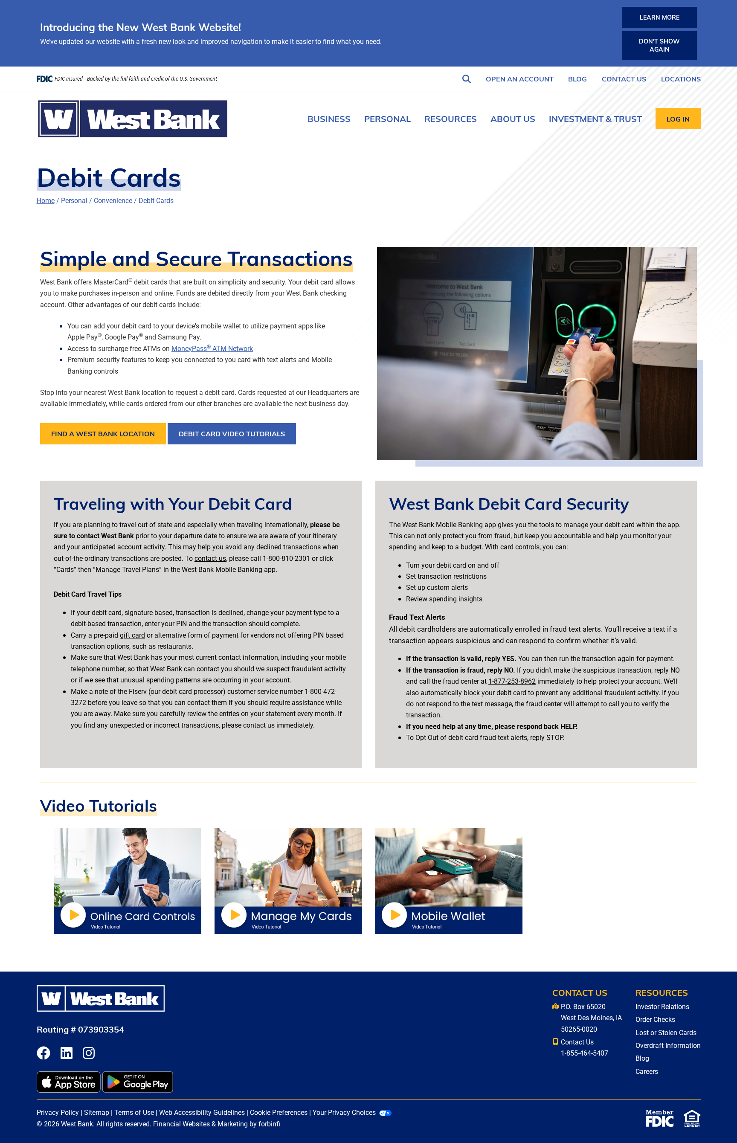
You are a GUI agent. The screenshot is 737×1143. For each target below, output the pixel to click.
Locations (681, 78)
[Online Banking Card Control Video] (127, 880)
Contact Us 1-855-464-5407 (584, 1047)
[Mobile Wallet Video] (448, 880)
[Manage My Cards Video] (288, 880)
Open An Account (520, 78)
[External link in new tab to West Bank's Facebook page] (43, 1053)
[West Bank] (133, 119)
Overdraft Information (668, 1045)
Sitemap (96, 1112)
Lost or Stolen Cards (665, 1032)
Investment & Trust (595, 118)
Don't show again (659, 45)
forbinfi (269, 1123)
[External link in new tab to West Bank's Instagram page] (89, 1053)
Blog (577, 78)
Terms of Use (134, 1112)
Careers (646, 1071)
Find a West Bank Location (103, 433)
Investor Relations (662, 1006)
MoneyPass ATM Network (212, 348)
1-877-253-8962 (512, 680)
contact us (210, 558)
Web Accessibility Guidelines (202, 1112)
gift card (132, 634)
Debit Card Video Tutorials (232, 433)
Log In (678, 118)
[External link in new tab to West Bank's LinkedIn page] (67, 1053)
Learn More (659, 17)
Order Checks (655, 1019)
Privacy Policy (58, 1112)
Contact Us (624, 78)
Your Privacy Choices (344, 1112)
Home (46, 200)
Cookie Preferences (279, 1112)
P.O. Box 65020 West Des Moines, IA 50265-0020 (591, 1017)
